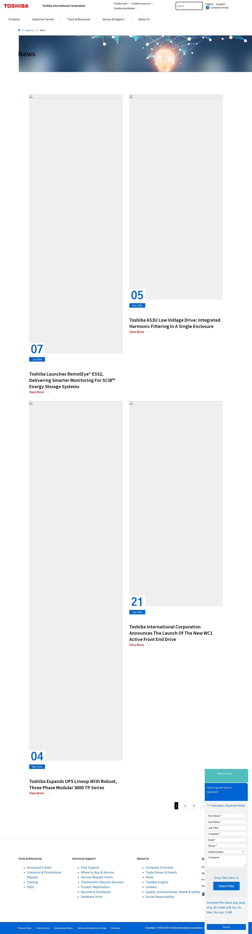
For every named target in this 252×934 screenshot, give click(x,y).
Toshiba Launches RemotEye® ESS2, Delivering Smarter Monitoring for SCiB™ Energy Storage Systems (72, 380)
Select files (226, 886)
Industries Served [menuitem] (42, 19)
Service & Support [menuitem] (113, 19)
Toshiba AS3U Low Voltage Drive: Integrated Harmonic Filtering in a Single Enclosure (174, 323)
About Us (30, 30)
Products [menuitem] (14, 19)
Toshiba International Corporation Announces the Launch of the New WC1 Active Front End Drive (171, 633)
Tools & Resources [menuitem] (78, 19)
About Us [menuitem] (144, 19)
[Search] (201, 6)
